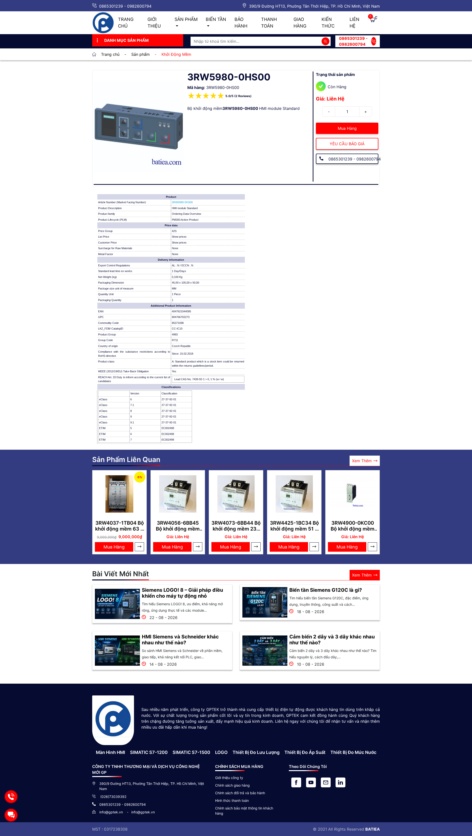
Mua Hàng (347, 128)
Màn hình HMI (110, 752)
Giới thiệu (154, 23)
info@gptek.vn (111, 812)
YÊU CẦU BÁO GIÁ (347, 143)
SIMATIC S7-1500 (191, 752)
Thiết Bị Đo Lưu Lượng (256, 752)
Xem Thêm (362, 460)
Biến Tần (216, 19)
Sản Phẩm (186, 19)
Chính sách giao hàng (232, 785)
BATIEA (372, 829)
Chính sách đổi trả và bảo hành (240, 793)
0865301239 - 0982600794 (125, 6)
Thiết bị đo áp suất (304, 752)
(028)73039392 (112, 796)
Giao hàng (300, 23)
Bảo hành (241, 23)
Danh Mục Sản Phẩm (126, 40)
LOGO (221, 752)
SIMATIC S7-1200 (149, 752)
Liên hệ (354, 23)
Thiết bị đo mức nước (353, 752)
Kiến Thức (328, 23)
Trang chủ (125, 23)
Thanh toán (269, 23)
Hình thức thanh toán (232, 800)
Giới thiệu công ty (229, 778)
